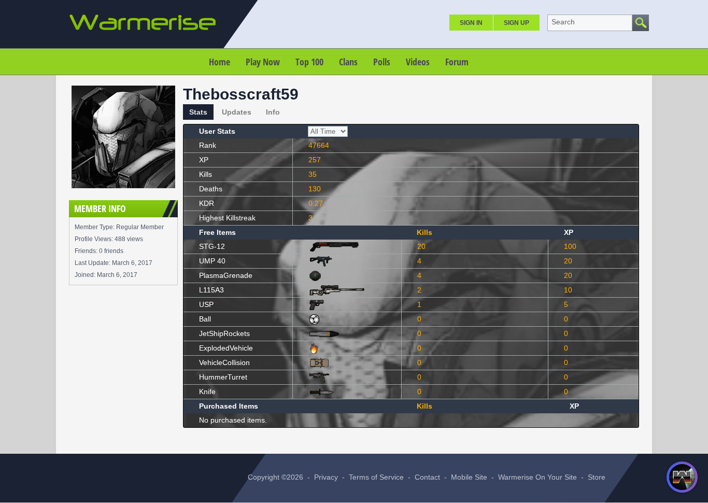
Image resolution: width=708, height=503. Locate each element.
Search (563, 22)
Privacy (326, 477)
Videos (418, 61)
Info (273, 112)
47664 (318, 145)
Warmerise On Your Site (537, 477)
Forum (457, 61)
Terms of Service (376, 477)
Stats (198, 112)
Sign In (471, 22)
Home (219, 61)
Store (596, 477)
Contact (427, 477)
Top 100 (309, 61)
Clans (348, 61)
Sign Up (516, 22)
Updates (236, 112)
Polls (381, 61)
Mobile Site (469, 477)
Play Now (263, 61)
